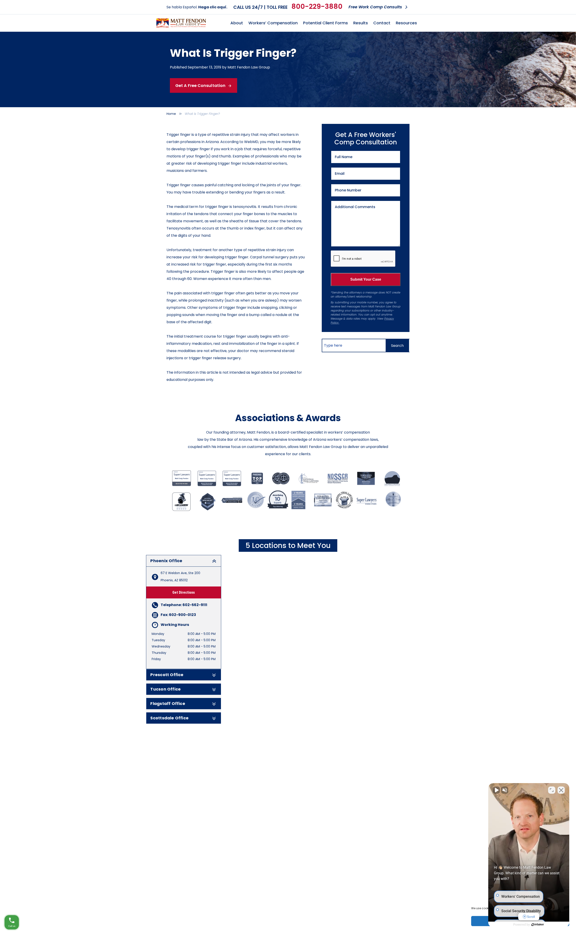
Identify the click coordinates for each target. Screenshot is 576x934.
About (236, 23)
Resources (406, 23)
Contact (381, 23)
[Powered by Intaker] (537, 924)
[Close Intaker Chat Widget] (561, 790)
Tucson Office (165, 689)
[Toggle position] (551, 790)
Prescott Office (166, 675)
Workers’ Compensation (273, 23)
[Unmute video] (496, 790)
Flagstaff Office (167, 704)
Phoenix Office (166, 561)
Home (171, 113)
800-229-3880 (316, 6)
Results (360, 23)
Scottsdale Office (169, 718)
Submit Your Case (365, 279)
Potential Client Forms (325, 23)
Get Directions (183, 592)
